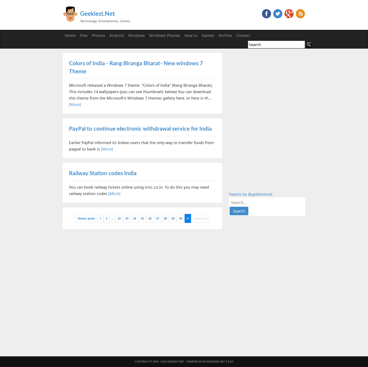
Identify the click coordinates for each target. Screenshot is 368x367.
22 (119, 218)
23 (126, 218)
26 (149, 218)
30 (180, 218)
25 (142, 218)
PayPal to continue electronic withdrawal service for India (140, 129)
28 (165, 218)
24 (134, 218)
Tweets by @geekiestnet (251, 194)
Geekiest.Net (97, 14)
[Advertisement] (261, 117)
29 (172, 218)
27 (157, 218)
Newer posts (86, 218)
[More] (75, 104)
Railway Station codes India (103, 173)
